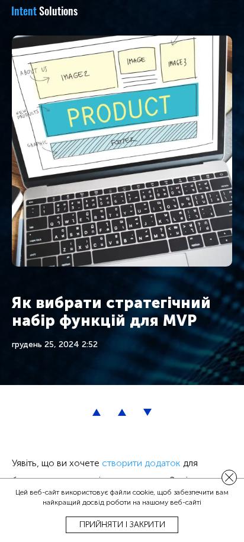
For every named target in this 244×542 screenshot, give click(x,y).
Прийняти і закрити (122, 524)
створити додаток (140, 463)
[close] (229, 477)
